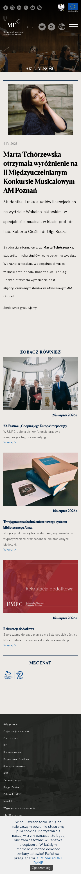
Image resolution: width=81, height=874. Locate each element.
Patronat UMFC (12, 794)
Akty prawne (10, 724)
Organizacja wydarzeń (16, 731)
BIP (5, 745)
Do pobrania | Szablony (16, 759)
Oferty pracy (10, 738)
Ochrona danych (12, 780)
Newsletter (9, 801)
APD (5, 773)
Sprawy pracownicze (14, 766)
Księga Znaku (11, 787)
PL (29, 27)
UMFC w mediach (13, 815)
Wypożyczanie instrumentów (19, 808)
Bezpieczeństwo (12, 752)
